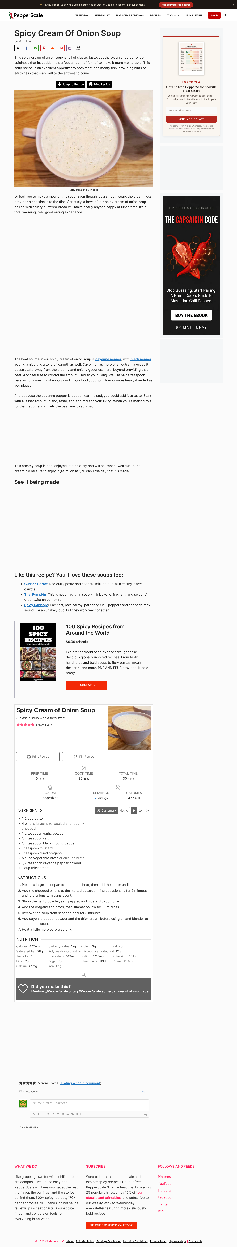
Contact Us (195, 1241)
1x (134, 810)
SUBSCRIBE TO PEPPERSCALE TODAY (112, 1225)
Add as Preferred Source (176, 4)
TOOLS (171, 15)
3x (147, 810)
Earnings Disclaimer (108, 1241)
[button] (18, 724)
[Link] (72, 1114)
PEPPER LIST (102, 15)
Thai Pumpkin (35, 594)
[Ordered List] (53, 1114)
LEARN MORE (86, 685)
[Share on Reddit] (52, 48)
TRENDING (81, 15)
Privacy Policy (158, 1241)
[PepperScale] (26, 15)
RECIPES (155, 15)
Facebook (165, 1197)
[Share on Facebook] (26, 48)
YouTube (164, 1184)
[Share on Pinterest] (43, 48)
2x (140, 810)
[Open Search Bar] (225, 15)
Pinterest (165, 1177)
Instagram (166, 1191)
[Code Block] (67, 1114)
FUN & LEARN (194, 15)
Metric (124, 810)
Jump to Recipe (72, 84)
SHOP (214, 15)
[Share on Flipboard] (61, 48)
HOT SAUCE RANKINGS (130, 15)
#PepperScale (90, 991)
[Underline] (43, 1114)
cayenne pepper (108, 359)
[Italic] (38, 1114)
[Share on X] (17, 48)
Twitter (163, 1204)
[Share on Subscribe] (69, 48)
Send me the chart (191, 119)
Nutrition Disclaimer (135, 1241)
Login (144, 1091)
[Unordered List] (58, 1114)
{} (77, 1114)
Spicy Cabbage (36, 605)
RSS (161, 1211)
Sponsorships (177, 1241)
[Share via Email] (35, 48)
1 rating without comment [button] (80, 1083)
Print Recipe (101, 84)
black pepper (140, 359)
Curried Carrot (36, 584)
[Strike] (48, 1114)
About (70, 1241)
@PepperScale (56, 991)
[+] (82, 1114)
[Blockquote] (62, 1114)
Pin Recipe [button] (86, 756)
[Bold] (33, 1114)
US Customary (106, 810)
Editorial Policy (85, 1241)
